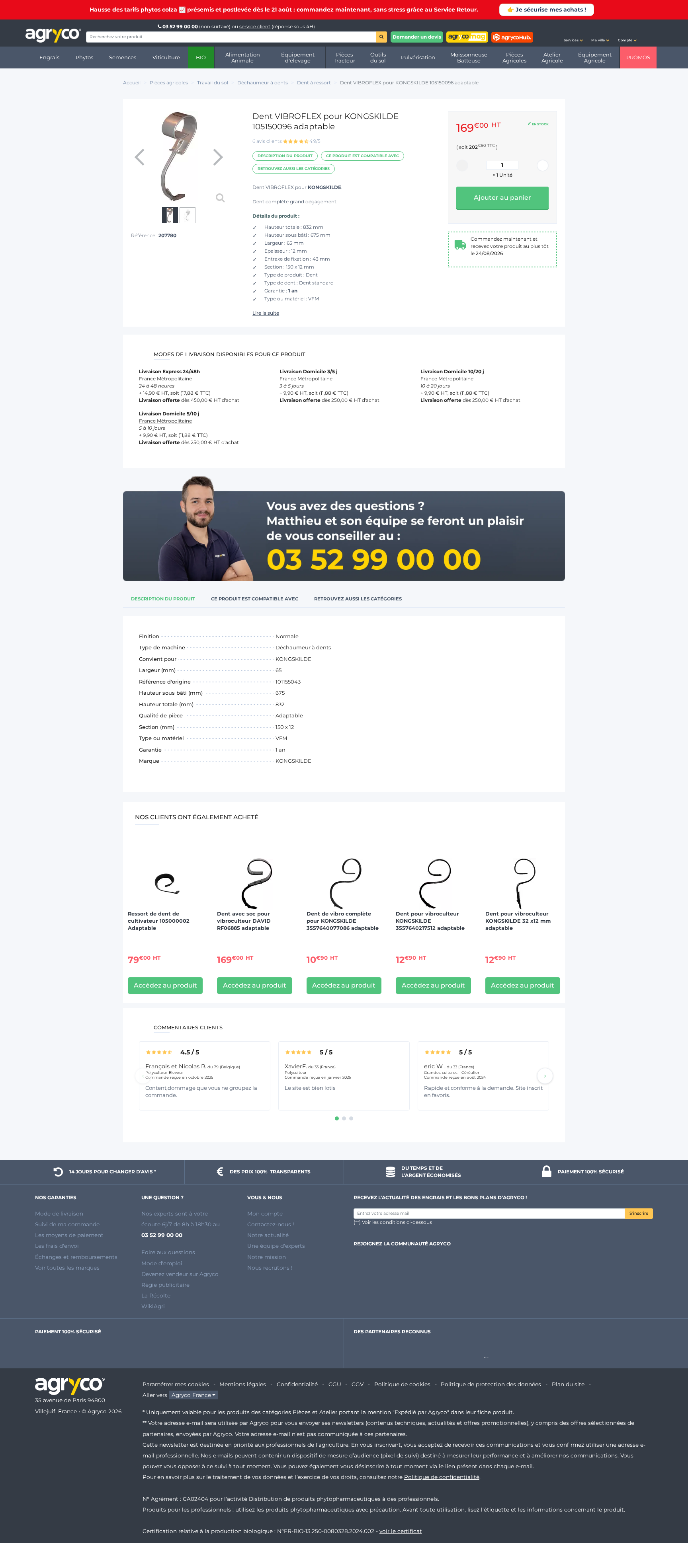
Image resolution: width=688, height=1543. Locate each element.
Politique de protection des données (491, 1384)
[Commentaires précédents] (143, 1076)
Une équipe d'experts (276, 1246)
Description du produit (285, 156)
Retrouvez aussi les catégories (294, 168)
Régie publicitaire (165, 1285)
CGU (334, 1384)
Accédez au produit (165, 985)
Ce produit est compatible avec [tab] (254, 599)
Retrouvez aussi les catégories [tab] (358, 599)
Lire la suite (265, 313)
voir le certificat (400, 1531)
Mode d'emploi (161, 1263)
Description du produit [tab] (163, 599)
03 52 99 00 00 (180, 26)
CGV (358, 1384)
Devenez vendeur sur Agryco (180, 1274)
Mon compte (265, 1213)
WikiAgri (153, 1306)
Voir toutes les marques (67, 1267)
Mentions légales (242, 1384)
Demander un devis (417, 37)
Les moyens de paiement (69, 1235)
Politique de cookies (402, 1384)
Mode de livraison (59, 1213)
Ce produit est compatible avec (362, 156)
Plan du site (568, 1384)
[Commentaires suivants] (545, 1076)
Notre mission (266, 1257)
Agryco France (191, 1395)
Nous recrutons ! (270, 1267)
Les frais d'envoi (57, 1246)
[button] (573, 33)
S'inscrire (638, 1213)
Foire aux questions (168, 1252)
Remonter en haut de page (667, 1508)
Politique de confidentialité (441, 1477)
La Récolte (155, 1295)
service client (254, 26)
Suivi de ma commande (67, 1224)
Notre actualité (268, 1235)
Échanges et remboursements (76, 1257)
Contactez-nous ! (270, 1224)
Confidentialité (297, 1384)
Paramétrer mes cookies (176, 1384)
